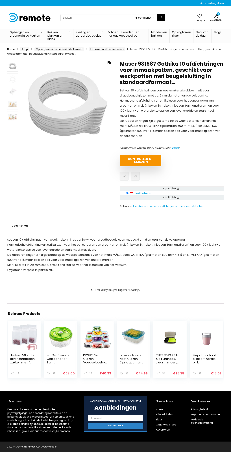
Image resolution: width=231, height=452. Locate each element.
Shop (24, 49)
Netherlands (143, 193)
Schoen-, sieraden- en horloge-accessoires (123, 34)
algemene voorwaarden (206, 414)
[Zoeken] (161, 17)
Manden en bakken (159, 34)
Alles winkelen (164, 414)
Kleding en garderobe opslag (88, 34)
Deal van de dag (202, 34)
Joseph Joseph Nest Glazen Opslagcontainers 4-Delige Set (132, 360)
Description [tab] (20, 225)
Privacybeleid (199, 409)
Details (175, 147)
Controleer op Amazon (140, 160)
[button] (109, 62)
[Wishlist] (199, 16)
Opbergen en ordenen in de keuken (25, 34)
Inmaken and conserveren (107, 49)
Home (11, 49)
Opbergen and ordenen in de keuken (59, 49)
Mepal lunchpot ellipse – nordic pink (204, 359)
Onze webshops (166, 424)
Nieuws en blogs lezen (212, 3)
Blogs (217, 32)
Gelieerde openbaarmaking (202, 421)
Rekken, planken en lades (55, 35)
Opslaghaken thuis (181, 34)
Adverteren (163, 429)
